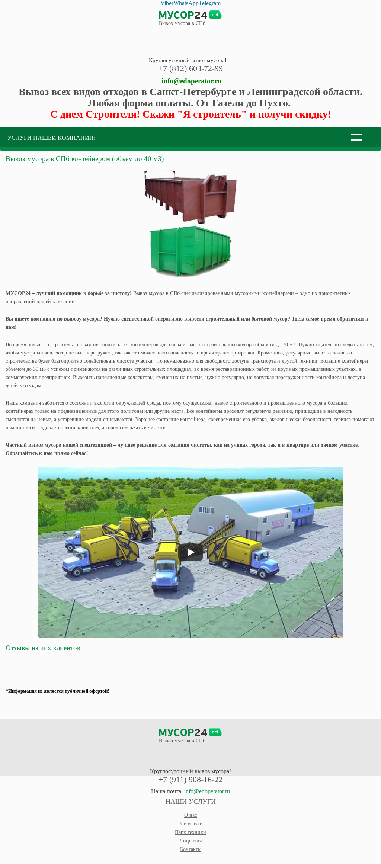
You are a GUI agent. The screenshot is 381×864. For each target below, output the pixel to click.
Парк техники (190, 832)
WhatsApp (186, 3)
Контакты (190, 849)
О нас (190, 815)
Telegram (210, 3)
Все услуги (190, 823)
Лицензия (190, 841)
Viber (166, 3)
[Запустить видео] (190, 552)
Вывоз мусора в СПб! (183, 23)
